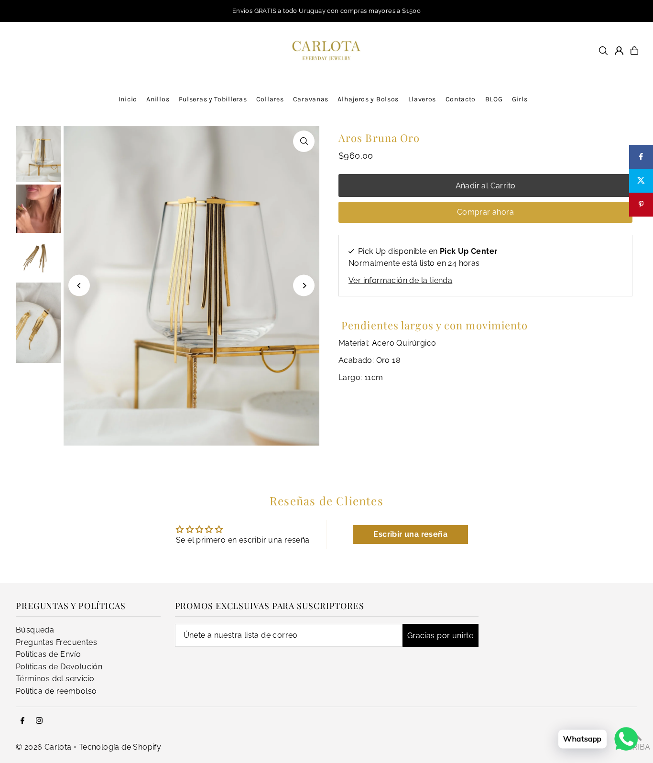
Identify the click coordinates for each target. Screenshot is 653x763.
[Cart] (634, 50)
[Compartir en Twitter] (641, 181)
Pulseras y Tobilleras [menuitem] (213, 99)
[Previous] (79, 285)
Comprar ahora (485, 212)
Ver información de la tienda (400, 280)
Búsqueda (35, 629)
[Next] (304, 285)
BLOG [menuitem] (494, 99)
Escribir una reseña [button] (410, 534)
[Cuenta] (619, 50)
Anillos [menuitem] (157, 99)
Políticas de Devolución (59, 666)
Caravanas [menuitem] (310, 99)
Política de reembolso (56, 691)
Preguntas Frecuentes (56, 642)
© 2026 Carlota (44, 747)
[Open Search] (603, 50)
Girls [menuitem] (520, 99)
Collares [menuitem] (270, 99)
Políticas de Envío (48, 654)
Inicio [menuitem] (128, 99)
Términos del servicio (55, 678)
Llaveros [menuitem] (422, 99)
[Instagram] (39, 721)
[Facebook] (22, 721)
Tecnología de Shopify (120, 747)
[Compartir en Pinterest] (641, 205)
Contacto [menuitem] (461, 99)
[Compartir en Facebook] (641, 157)
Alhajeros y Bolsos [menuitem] (368, 99)
